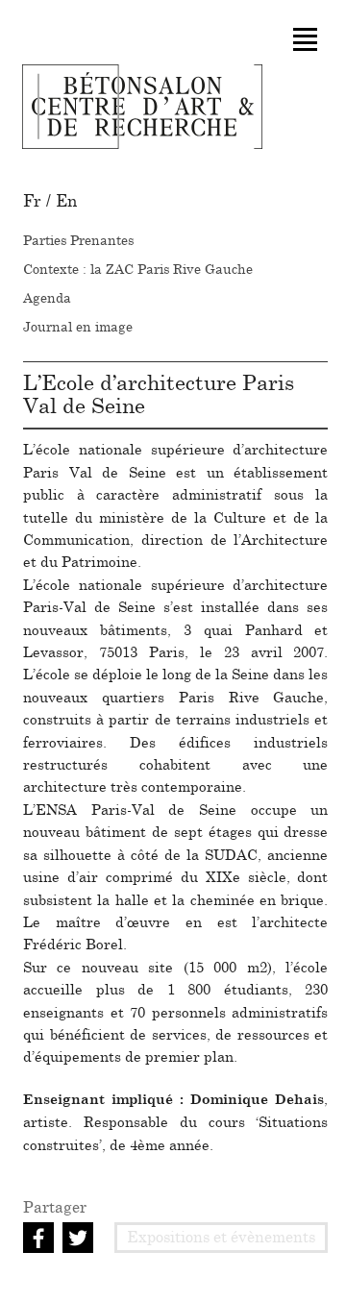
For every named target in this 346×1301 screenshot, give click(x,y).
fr (32, 201)
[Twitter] (80, 1236)
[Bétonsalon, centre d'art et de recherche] (142, 106)
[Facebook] (41, 1236)
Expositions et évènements (221, 1237)
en (66, 201)
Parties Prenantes (78, 241)
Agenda (47, 299)
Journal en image (78, 327)
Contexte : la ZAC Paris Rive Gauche (138, 270)
